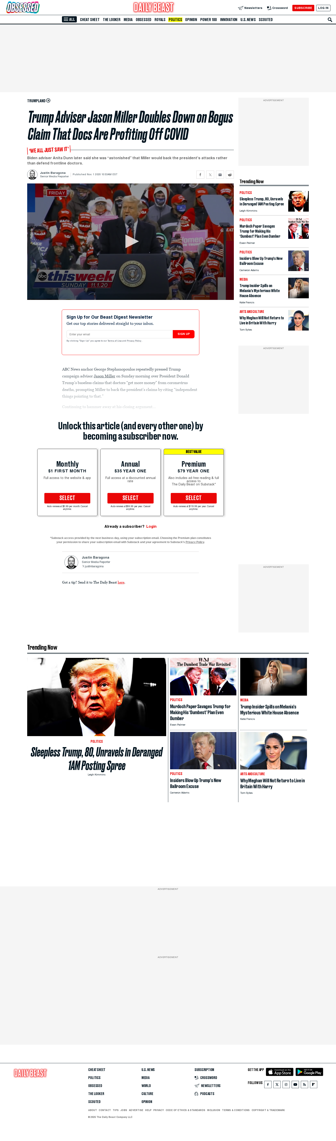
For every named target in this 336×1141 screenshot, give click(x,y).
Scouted (266, 20)
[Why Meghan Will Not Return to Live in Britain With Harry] (298, 329)
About (92, 1110)
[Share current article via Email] (220, 175)
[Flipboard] (313, 1085)
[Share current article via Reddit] (230, 175)
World (146, 1086)
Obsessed (143, 20)
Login (151, 526)
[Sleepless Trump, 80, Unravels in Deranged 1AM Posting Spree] (298, 210)
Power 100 (208, 20)
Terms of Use (115, 341)
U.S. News (248, 20)
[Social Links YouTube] (295, 1085)
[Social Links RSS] (304, 1085)
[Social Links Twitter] (277, 1085)
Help (148, 1110)
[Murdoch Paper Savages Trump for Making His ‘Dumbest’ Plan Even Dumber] (298, 238)
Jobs (123, 1110)
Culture (147, 1094)
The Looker (111, 20)
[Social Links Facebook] (268, 1085)
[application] (130, 241)
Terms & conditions (236, 1110)
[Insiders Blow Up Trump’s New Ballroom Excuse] (298, 270)
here (121, 582)
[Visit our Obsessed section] (37, 8)
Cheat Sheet (90, 20)
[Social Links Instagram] (286, 1085)
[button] (130, 241)
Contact (105, 1110)
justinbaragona (94, 566)
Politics (175, 20)
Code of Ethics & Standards (185, 1110)
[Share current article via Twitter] (210, 175)
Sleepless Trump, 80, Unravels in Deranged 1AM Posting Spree (97, 759)
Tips (116, 1110)
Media (128, 20)
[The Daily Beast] (154, 8)
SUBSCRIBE (303, 8)
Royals (160, 20)
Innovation (228, 20)
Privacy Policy (134, 341)
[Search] (330, 19)
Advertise (136, 1110)
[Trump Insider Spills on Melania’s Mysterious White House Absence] (298, 297)
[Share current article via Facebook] (200, 175)
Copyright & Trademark (268, 1110)
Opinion (191, 20)
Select (67, 498)
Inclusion (213, 1110)
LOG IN (323, 8)
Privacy (158, 1110)
